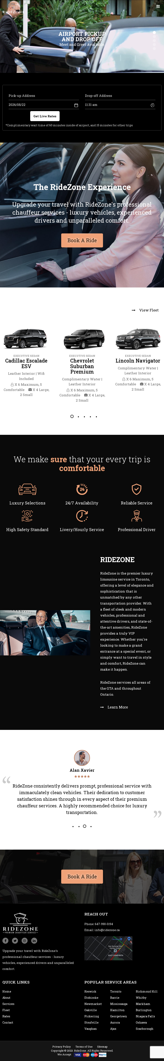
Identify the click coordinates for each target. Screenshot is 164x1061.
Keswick (90, 991)
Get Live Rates (44, 116)
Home (6, 991)
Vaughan (90, 1029)
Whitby (141, 998)
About (6, 998)
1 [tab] (72, 416)
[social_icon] (5, 941)
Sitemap (102, 1046)
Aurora (115, 1022)
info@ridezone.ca (107, 930)
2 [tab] (78, 416)
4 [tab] (90, 416)
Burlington (144, 1010)
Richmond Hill (147, 991)
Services (8, 1004)
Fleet (6, 1010)
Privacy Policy (61, 1046)
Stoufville (91, 1022)
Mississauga (118, 1004)
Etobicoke (91, 998)
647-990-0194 (104, 924)
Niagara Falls (145, 1016)
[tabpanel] (26, 366)
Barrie (114, 998)
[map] (108, 948)
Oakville (90, 1010)
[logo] (13, 8)
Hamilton (117, 1010)
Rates (6, 1016)
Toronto (115, 991)
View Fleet (148, 310)
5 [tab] (96, 416)
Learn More (117, 707)
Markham (143, 1004)
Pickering (91, 1016)
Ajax (113, 1029)
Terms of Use (84, 1046)
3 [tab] (84, 416)
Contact (7, 1022)
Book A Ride (82, 240)
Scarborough (144, 1029)
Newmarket (93, 1004)
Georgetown (118, 1016)
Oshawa (141, 1022)
